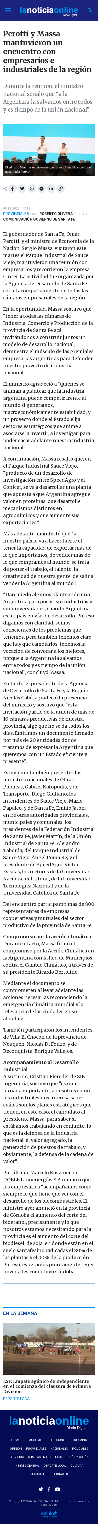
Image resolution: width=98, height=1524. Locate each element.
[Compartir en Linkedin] (51, 188)
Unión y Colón (77, 1457)
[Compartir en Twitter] (22, 188)
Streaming (79, 1440)
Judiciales (38, 1474)
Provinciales (16, 214)
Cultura (77, 1465)
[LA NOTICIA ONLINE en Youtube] (57, 1489)
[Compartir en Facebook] (12, 188)
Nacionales (59, 1448)
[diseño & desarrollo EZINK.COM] (49, 1514)
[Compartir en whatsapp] (32, 188)
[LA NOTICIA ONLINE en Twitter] (41, 1489)
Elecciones (58, 1440)
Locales (17, 1440)
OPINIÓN (16, 1448)
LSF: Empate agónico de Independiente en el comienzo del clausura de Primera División (47, 1386)
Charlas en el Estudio (45, 1457)
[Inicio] (49, 10)
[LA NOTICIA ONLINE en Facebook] (49, 1489)
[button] (90, 10)
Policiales (80, 1448)
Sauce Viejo (36, 1440)
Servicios (16, 1457)
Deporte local (17, 1399)
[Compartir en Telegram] (41, 188)
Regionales (59, 1474)
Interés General (27, 1465)
